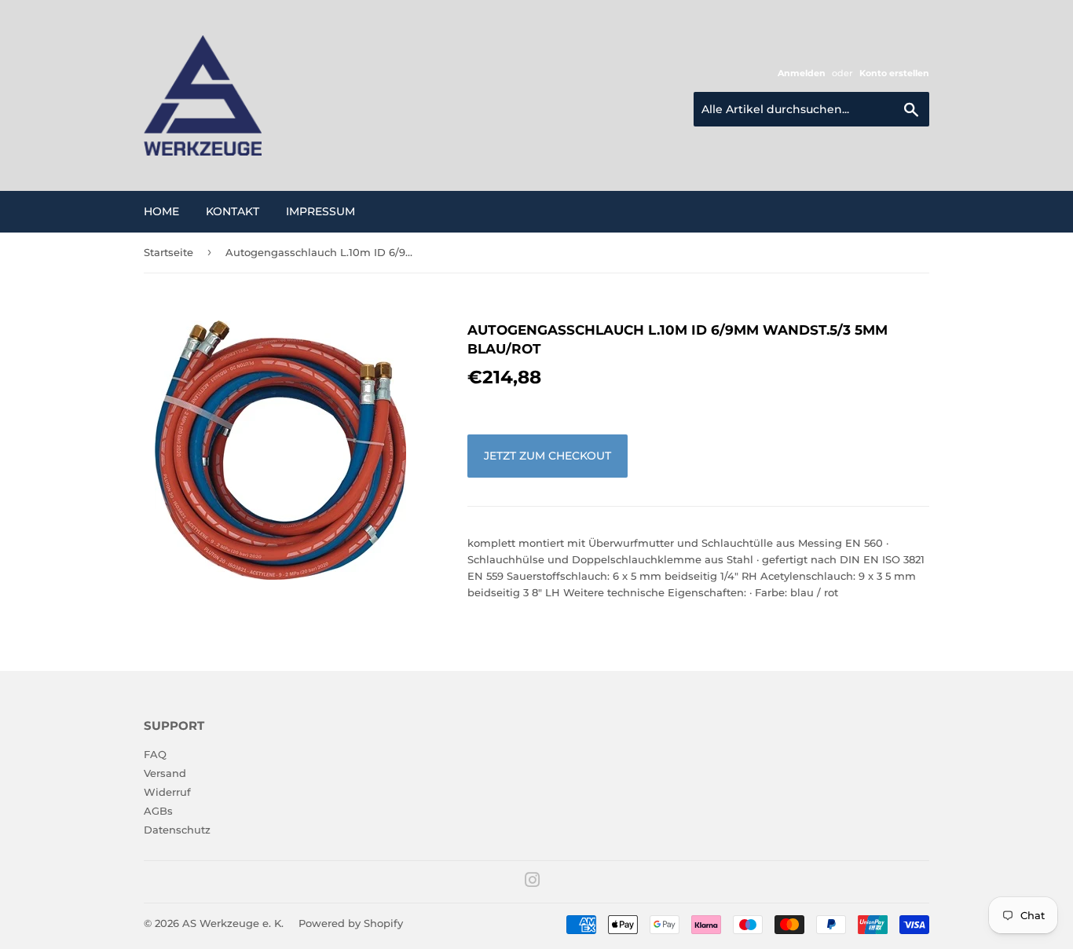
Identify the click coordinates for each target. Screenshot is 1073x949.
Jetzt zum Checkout (547, 456)
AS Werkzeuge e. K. (233, 923)
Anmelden (802, 73)
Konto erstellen (894, 73)
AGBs (158, 810)
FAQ (155, 754)
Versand (165, 773)
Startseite (168, 252)
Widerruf (167, 792)
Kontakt (232, 211)
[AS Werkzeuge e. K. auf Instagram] (532, 882)
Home (161, 211)
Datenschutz (177, 829)
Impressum (320, 211)
